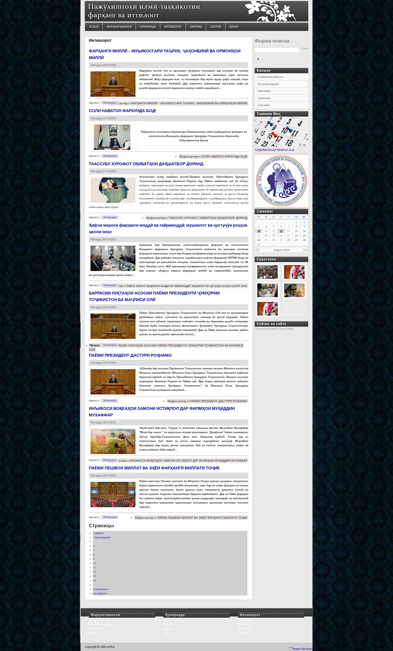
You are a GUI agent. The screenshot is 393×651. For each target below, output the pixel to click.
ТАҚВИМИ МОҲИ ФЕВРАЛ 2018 (274, 150)
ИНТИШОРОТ (173, 26)
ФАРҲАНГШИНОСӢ (119, 26)
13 (94, 576)
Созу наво (263, 105)
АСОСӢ (93, 26)
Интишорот (110, 102)
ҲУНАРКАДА (148, 26)
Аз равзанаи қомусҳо (270, 76)
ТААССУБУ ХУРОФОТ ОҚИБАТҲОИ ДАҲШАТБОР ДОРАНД (146, 163)
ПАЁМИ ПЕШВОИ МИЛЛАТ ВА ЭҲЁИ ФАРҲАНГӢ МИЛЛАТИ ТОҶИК (154, 467)
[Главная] (196, 20)
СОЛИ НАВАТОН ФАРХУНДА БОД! (122, 110)
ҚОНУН (233, 26)
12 (94, 571)
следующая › (101, 589)
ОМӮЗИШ (196, 26)
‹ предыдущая (101, 537)
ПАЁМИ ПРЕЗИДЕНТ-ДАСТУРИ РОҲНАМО (130, 355)
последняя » (100, 593)
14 (94, 580)
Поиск (304, 48)
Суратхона (264, 98)
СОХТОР (215, 26)
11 (94, 567)
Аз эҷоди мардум (268, 83)
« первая (98, 533)
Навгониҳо (263, 90)
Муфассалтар (178, 103)
